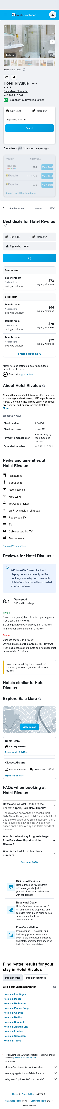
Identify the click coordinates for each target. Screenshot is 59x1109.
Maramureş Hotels (13, 1100)
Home (15, 1094)
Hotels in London (13, 1031)
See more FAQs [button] (29, 862)
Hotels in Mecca (12, 998)
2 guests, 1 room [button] (16, 119)
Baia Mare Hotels (38, 1100)
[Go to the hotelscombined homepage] (24, 14)
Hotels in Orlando (13, 1012)
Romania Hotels (29, 1094)
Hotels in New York (14, 1022)
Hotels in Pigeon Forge (16, 1008)
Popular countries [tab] (36, 977)
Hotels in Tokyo (12, 1040)
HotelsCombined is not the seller (24, 1067)
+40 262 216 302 (13, 95)
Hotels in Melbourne (15, 1003)
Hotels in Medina (13, 1017)
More (6, 408)
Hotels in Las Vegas (15, 994)
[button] (5, 14)
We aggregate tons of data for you (24, 1073)
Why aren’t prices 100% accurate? (25, 1079)
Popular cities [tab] (12, 977)
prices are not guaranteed (24, 1057)
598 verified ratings (33, 100)
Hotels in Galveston (15, 1036)
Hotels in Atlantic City (16, 1026)
